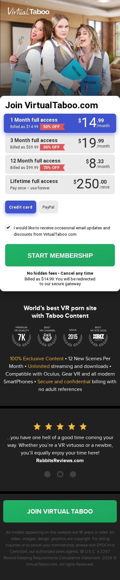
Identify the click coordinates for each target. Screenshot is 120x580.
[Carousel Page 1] (47, 474)
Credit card (20, 207)
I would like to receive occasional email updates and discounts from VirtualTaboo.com (62, 231)
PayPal (48, 207)
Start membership (60, 255)
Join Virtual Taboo (60, 511)
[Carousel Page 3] (73, 474)
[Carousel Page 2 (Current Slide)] (60, 474)
